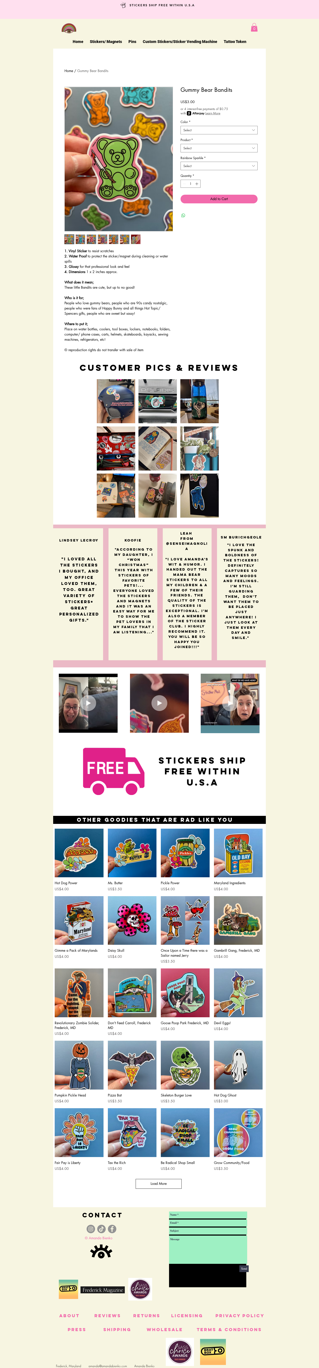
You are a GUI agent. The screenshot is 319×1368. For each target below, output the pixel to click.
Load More (159, 1183)
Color (186, 122)
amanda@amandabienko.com (108, 1366)
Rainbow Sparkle (193, 158)
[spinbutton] (190, 184)
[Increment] (197, 184)
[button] (254, 27)
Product (187, 140)
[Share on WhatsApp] (183, 215)
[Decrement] (184, 184)
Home (68, 71)
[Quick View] (79, 853)
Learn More (212, 113)
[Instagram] (91, 1229)
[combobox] (219, 130)
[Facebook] (112, 1229)
